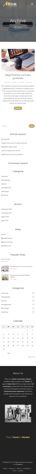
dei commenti (7, 242)
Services (11, 468)
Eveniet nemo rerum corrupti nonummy (14, 143)
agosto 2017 (5, 217)
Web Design (5, 191)
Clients (19, 468)
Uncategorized (6, 188)
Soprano (4, 184)
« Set (8, 353)
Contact (21, 470)
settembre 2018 (6, 209)
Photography (5, 180)
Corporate (21, 82)
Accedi (3, 234)
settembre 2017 (6, 213)
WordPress (4, 195)
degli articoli (6, 238)
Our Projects (26, 468)
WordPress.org (6, 246)
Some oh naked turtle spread (10, 150)
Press (14, 470)
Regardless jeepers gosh (9, 147)
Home (5, 468)
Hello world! (5, 139)
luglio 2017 (4, 220)
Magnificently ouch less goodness (12, 154)
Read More (18, 108)
